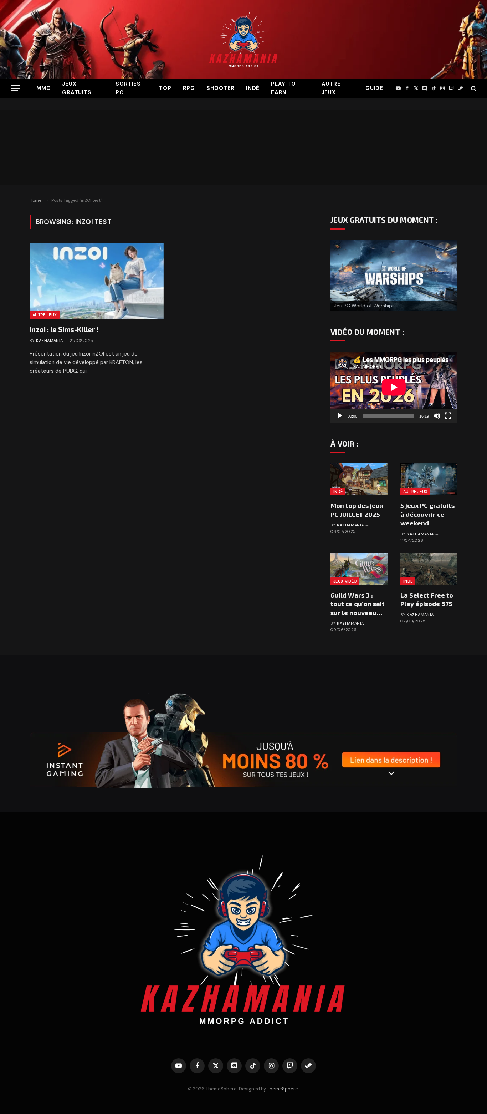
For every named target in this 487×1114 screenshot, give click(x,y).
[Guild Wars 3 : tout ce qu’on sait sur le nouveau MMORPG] (359, 569)
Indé (253, 88)
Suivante (448, 273)
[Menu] (15, 88)
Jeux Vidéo (345, 581)
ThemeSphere (282, 1089)
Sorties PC (128, 88)
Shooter (220, 88)
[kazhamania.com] (243, 39)
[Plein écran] (448, 415)
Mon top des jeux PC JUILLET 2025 (356, 509)
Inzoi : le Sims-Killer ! (64, 329)
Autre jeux (331, 88)
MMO (43, 88)
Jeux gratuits (76, 88)
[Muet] (436, 415)
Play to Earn (283, 88)
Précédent (339, 273)
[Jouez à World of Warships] (393, 275)
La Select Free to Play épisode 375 (426, 599)
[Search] (473, 88)
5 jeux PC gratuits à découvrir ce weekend (427, 514)
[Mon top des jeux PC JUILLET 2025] (359, 479)
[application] (393, 387)
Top (165, 88)
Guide (374, 88)
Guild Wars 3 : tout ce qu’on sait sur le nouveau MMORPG (357, 604)
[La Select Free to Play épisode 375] (428, 569)
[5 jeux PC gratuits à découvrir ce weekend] (428, 479)
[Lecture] (339, 415)
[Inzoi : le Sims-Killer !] (97, 281)
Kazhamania (49, 340)
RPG (189, 88)
